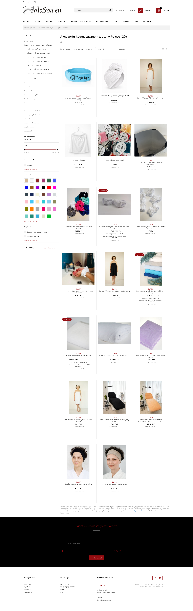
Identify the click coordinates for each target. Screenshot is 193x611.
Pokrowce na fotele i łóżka (36, 49)
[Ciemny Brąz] (32, 188)
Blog (136, 21)
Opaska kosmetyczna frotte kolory (114, 484)
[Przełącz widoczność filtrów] (30, 140)
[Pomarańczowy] (32, 209)
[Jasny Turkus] (32, 202)
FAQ (61, 592)
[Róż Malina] (43, 209)
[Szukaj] (110, 10)
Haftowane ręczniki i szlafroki (34, 111)
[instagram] (160, 578)
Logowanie (27, 584)
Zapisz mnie (98, 558)
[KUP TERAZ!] (91, 75)
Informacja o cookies (141, 584)
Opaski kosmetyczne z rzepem (38, 57)
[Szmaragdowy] (32, 216)
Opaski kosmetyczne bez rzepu (38, 61)
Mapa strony (64, 584)
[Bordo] (37, 180)
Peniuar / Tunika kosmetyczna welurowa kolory (78, 420)
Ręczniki (49, 21)
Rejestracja (27, 587)
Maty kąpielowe (29, 91)
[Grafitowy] (26, 195)
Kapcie (126, 21)
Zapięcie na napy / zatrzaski (37, 232)
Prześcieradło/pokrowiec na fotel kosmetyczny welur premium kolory (150, 420)
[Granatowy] (32, 195)
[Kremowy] (37, 202)
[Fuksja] (54, 188)
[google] (154, 578)
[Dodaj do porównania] (91, 69)
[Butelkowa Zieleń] (49, 180)
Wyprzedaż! (28, 131)
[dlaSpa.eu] (42, 10)
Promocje (147, 21)
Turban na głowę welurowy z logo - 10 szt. (114, 96)
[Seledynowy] (26, 216)
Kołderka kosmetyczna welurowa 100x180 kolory (150, 356)
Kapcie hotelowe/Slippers (33, 95)
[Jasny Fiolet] (49, 195)
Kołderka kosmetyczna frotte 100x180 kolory (114, 355)
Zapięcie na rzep (33, 236)
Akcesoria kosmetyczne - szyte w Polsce (38, 45)
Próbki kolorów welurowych (114, 160)
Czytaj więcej (64, 513)
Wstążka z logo (102, 21)
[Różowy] (54, 209)
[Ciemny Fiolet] (37, 188)
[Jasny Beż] (37, 195)
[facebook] (149, 578)
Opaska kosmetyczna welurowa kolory (78, 484)
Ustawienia (27, 589)
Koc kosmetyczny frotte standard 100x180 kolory (150, 292)
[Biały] (32, 180)
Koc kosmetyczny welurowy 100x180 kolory (78, 355)
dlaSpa (78, 96)
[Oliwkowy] (26, 209)
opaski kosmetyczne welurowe (135, 511)
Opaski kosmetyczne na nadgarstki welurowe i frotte (39, 74)
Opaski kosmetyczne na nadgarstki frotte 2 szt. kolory (151, 227)
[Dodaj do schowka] (91, 64)
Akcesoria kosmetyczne (81, 21)
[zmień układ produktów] (162, 49)
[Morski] (43, 202)
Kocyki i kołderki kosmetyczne (38, 69)
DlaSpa (29, 165)
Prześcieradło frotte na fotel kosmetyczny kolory (114, 420)
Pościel (26, 107)
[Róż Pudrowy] (49, 209)
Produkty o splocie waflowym (34, 115)
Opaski (37, 21)
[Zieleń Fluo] (49, 216)
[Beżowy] (26, 180)
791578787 (100, 597)
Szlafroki (61, 21)
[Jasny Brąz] (43, 195)
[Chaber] (54, 180)
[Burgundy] (43, 180)
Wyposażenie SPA (30, 79)
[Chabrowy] (26, 188)
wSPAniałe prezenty (30, 119)
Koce (25, 103)
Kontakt (26, 21)
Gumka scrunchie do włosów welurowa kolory (78, 227)
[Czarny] (43, 188)
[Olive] (54, 202)
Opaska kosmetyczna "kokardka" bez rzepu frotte (114, 227)
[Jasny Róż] (26, 202)
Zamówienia (28, 592)
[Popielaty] (37, 209)
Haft (116, 21)
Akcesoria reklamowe (31, 123)
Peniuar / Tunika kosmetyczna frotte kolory (114, 291)
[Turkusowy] (37, 216)
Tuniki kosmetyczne (34, 65)
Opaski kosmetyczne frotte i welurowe (37, 99)
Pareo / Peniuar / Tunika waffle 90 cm (150, 98)
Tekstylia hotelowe (30, 41)
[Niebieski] (49, 202)
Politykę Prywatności (121, 551)
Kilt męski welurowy (78, 160)
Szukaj (31, 247)
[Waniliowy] (43, 216)
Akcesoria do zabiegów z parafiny (39, 53)
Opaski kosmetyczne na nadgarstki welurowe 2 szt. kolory (78, 292)
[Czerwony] (49, 188)
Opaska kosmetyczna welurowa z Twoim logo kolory (78, 99)
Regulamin (109, 551)
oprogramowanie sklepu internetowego (151, 585)
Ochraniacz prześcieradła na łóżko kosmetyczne (151, 163)
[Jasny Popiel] (54, 195)
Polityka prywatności (67, 587)
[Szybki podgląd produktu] (91, 60)
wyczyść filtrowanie (48, 248)
